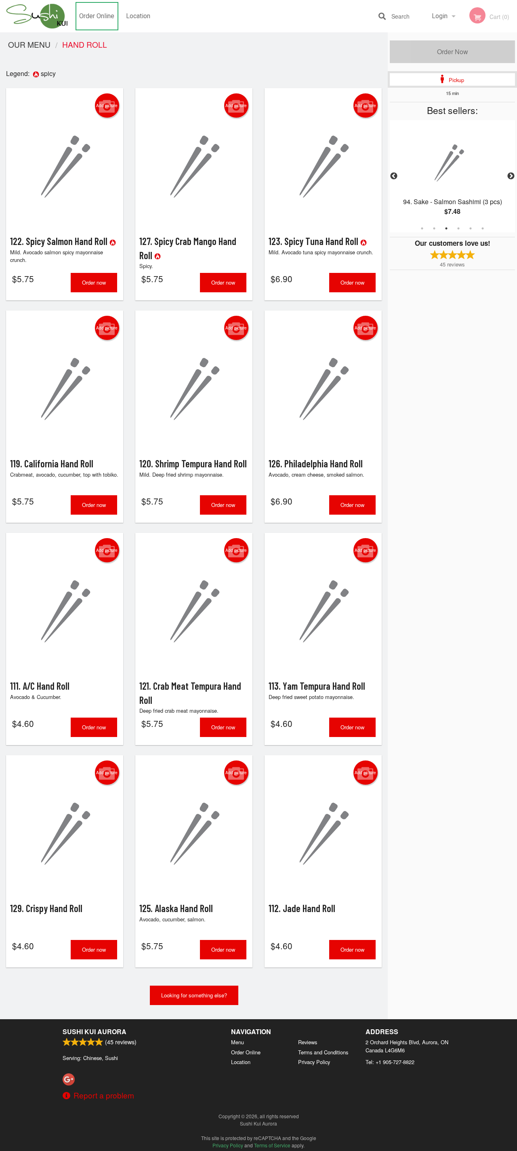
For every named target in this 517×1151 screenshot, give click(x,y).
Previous (394, 176)
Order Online (96, 16)
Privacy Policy (314, 1062)
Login (440, 16)
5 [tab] (471, 228)
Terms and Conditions (323, 1052)
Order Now (452, 51)
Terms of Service (272, 1145)
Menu (237, 1042)
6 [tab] (483, 228)
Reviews (307, 1042)
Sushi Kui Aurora (94, 1031)
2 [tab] (434, 228)
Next (511, 176)
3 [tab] (446, 228)
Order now (94, 282)
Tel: (390, 1062)
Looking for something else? (194, 995)
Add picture (107, 105)
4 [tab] (458, 228)
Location (138, 16)
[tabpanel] (452, 176)
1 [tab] (422, 228)
